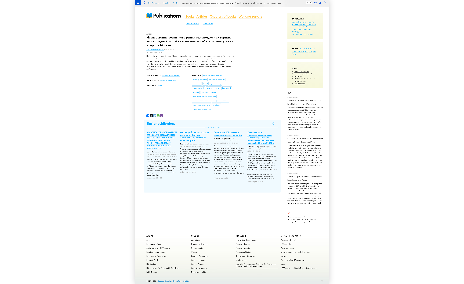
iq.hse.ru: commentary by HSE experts (295, 252)
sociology (295, 31)
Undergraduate (197, 248)
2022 (298, 51)
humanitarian (311, 24)
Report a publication (192, 23)
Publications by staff (288, 240)
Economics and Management (171, 75)
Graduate (195, 252)
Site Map (186, 281)
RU (307, 3)
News (290, 93)
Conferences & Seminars (245, 256)
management (297, 29)
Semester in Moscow (199, 268)
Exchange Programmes (199, 256)
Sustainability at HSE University (158, 248)
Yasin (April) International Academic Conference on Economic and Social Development (256, 265)
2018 (314, 51)
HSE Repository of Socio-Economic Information (299, 268)
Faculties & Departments (155, 252)
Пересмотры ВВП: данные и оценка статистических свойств (228, 133)
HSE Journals (285, 244)
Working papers (250, 16)
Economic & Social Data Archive (293, 260)
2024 (313, 48)
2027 (301, 48)
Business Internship (198, 272)
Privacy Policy (177, 281)
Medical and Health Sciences (304, 79)
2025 (309, 48)
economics (310, 22)
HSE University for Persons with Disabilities (162, 268)
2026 (305, 48)
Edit (322, 280)
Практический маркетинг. (155, 49)
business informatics (299, 22)
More (294, 54)
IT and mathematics (299, 27)
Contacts (161, 281)
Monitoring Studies (243, 252)
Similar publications (160, 123)
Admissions (195, 240)
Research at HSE (208, 23)
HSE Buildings (151, 264)
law (307, 27)
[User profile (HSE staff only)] (320, 2)
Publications (167, 15)
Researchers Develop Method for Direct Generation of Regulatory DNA (305, 140)
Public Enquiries (152, 272)
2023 (294, 51)
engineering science (299, 24)
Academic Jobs (241, 260)
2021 (302, 51)
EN (310, 3)
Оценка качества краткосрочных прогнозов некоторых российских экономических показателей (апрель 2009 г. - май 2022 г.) (260, 137)
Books (189, 16)
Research (241, 236)
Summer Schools (197, 264)
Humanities (298, 76)
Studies (195, 236)
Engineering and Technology (304, 74)
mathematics (306, 29)
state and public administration (302, 34)
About (149, 236)
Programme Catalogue (199, 244)
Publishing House (287, 248)
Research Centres (243, 244)
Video (283, 264)
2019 (310, 51)
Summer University (198, 260)
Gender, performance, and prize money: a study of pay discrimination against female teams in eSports (194, 136)
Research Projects (243, 248)
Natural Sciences (300, 81)
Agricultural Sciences (301, 71)
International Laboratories (246, 240)
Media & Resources (291, 236)
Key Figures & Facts (153, 244)
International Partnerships (156, 256)
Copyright (168, 281)
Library (283, 256)
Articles (201, 16)
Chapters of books (223, 16)
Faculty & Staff (152, 260)
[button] (206, 127)
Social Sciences (299, 83)
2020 (306, 51)
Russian (159, 86)
